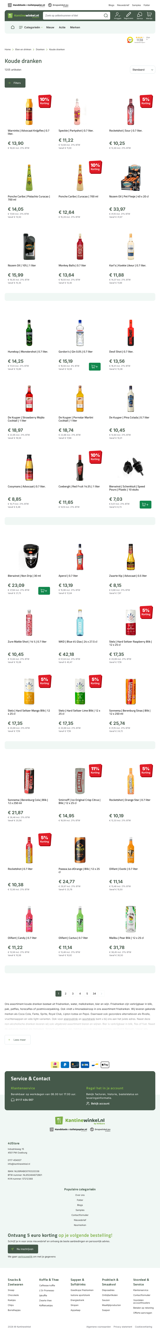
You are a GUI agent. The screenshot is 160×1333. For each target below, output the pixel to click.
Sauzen (106, 1300)
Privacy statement (123, 1326)
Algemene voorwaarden (98, 1326)
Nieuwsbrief (123, 5)
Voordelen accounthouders (141, 1301)
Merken (75, 27)
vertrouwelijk (25, 1256)
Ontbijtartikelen (110, 1295)
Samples (136, 5)
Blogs (111, 5)
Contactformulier (79, 1215)
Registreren (128, 18)
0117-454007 (14, 1160)
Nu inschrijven (25, 1249)
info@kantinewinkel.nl (19, 1164)
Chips (11, 1305)
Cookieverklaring (143, 1326)
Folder (147, 5)
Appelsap (75, 1310)
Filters (17, 82)
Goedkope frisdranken (82, 1290)
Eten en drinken (23, 49)
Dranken (40, 49)
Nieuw (50, 27)
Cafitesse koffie (47, 1285)
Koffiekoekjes (46, 1305)
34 (94, 993)
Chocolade (13, 1295)
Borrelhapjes (14, 1310)
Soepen (106, 1310)
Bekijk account (100, 1103)
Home (8, 49)
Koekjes (12, 1300)
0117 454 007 (25, 1100)
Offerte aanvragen (142, 1312)
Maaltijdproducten (111, 1305)
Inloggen (117, 18)
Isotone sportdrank (80, 1295)
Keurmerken (80, 1225)
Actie (62, 27)
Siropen (74, 1305)
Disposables (108, 1290)
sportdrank (88, 1018)
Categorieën (32, 27)
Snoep (11, 1290)
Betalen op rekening (143, 1307)
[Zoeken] (106, 16)
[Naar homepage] (12, 27)
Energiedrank (77, 1300)
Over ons (80, 1195)
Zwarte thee (45, 1300)
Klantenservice (23, 1088)
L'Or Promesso (46, 1290)
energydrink (71, 1018)
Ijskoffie (43, 1295)
